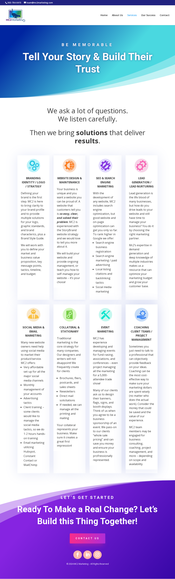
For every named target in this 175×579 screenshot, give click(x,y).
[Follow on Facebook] (77, 554)
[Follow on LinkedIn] (87, 554)
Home (103, 15)
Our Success (148, 15)
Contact (165, 15)
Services (132, 15)
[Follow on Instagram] (97, 554)
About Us (117, 15)
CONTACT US (87, 538)
